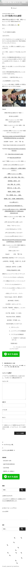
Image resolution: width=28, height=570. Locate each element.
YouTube (6, 365)
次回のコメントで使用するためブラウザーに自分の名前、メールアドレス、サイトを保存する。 (14, 427)
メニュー (15, 8)
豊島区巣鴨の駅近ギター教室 (14, 2)
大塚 (11, 366)
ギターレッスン (15, 365)
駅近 (16, 366)
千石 (8, 366)
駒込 (18, 366)
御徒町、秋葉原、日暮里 (14, 191)
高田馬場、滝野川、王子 (14, 181)
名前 (4, 402)
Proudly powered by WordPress (10, 566)
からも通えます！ (14, 202)
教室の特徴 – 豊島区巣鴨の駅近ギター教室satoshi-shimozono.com (15, 211)
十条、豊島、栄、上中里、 (14, 184)
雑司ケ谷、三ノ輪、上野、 (14, 188)
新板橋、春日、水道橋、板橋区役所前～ (14, 198)
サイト (4, 417)
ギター (10, 365)
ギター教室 (21, 365)
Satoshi (12, 13)
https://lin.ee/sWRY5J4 (15, 157)
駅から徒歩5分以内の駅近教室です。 (14, 205)
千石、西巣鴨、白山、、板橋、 (14, 195)
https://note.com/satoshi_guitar (15, 154)
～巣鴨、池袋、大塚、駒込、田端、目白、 (14, 177)
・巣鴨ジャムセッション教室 (14, 173)
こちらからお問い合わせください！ (11, 209)
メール (4, 409)
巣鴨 (13, 366)
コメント (5, 381)
